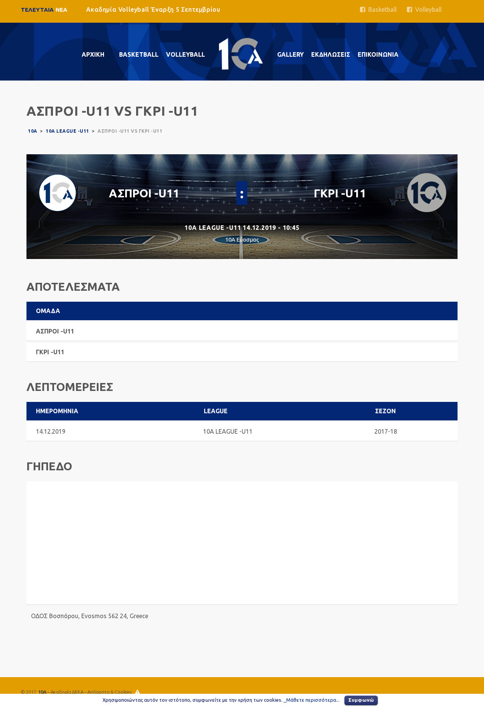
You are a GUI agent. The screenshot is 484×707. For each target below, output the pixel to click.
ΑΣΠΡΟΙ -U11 (144, 193)
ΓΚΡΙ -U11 (340, 193)
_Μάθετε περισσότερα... (312, 700)
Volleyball (427, 9)
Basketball (381, 9)
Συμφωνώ (361, 699)
